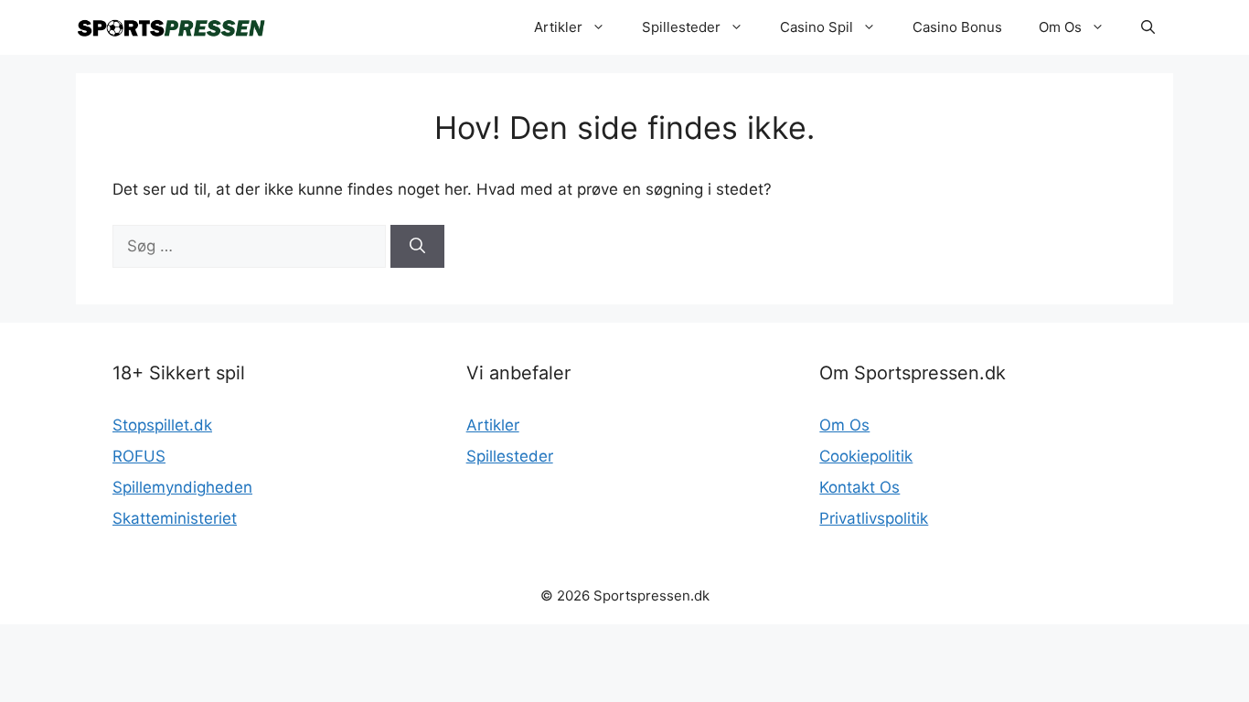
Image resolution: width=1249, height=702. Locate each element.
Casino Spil (816, 27)
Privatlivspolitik (873, 518)
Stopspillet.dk (162, 425)
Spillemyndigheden (182, 487)
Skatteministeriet (174, 518)
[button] (1148, 27)
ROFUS (138, 456)
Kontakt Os (859, 487)
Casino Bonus (957, 27)
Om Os (1060, 27)
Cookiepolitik (866, 456)
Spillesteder (681, 27)
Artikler (558, 27)
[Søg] (417, 247)
